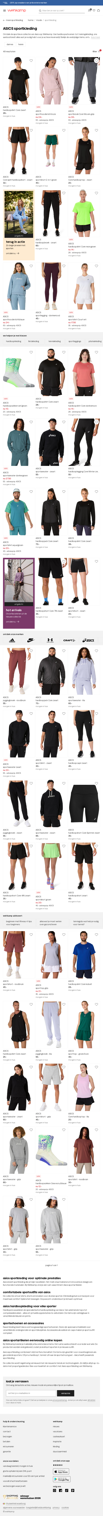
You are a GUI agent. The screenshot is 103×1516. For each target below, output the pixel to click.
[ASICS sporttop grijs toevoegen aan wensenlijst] (63, 934)
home (31, 20)
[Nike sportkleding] (31, 640)
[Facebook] (60, 1490)
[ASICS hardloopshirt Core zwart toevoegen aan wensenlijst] (31, 60)
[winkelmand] (98, 10)
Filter (96, 51)
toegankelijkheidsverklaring (38, 1507)
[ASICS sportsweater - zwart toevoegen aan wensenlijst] (63, 421)
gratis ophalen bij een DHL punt (17, 1471)
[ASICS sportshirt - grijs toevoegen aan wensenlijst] (31, 1199)
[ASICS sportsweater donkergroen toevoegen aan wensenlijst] (31, 421)
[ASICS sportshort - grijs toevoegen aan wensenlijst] (63, 1067)
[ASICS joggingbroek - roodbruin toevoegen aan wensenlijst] (31, 650)
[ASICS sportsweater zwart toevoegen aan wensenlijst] (31, 713)
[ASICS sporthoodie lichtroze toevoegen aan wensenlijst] (63, 60)
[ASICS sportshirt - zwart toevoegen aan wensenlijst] (63, 713)
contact (7, 1431)
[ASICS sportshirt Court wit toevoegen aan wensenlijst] (96, 265)
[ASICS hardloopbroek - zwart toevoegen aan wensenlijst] (63, 192)
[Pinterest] (72, 1490)
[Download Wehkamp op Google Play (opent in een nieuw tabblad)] (61, 1481)
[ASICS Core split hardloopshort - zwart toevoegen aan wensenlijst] (31, 130)
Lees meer (95, 37)
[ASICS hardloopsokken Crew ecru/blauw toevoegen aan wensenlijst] (63, 1129)
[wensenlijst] (94, 10)
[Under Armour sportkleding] (50, 640)
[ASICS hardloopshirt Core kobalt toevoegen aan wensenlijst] (96, 934)
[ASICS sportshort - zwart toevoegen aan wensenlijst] (96, 561)
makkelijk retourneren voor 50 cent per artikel (23, 1476)
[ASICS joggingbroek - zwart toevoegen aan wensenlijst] (31, 783)
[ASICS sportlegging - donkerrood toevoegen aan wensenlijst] (63, 265)
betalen (6, 1441)
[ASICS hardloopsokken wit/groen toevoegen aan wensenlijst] (31, 352)
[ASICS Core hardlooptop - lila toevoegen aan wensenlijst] (96, 1067)
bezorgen (7, 1436)
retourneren (8, 1446)
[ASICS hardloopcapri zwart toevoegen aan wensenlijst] (96, 713)
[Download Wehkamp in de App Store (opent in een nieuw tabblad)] (61, 1473)
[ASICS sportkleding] (88, 640)
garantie (7, 1451)
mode (39, 20)
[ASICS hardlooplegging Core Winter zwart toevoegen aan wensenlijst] (96, 421)
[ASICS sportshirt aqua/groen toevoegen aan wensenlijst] (31, 491)
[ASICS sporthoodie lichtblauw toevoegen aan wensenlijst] (31, 265)
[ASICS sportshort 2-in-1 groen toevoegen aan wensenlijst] (63, 130)
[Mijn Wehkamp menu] (90, 10)
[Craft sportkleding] (69, 640)
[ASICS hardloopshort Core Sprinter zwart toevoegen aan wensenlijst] (96, 783)
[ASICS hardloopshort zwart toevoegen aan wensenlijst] (96, 845)
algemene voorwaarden (14, 1507)
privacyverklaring (60, 1400)
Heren (20, 44)
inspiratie (57, 1441)
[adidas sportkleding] (12, 640)
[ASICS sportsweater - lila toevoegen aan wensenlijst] (96, 650)
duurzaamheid (60, 1451)
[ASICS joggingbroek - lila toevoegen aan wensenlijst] (63, 1004)
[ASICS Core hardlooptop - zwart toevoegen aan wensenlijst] (96, 130)
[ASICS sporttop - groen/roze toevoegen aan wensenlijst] (96, 1004)
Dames (10, 44)
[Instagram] (54, 1490)
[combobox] (62, 10)
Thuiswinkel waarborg (15, 1503)
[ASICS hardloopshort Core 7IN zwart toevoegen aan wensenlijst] (63, 561)
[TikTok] (66, 1490)
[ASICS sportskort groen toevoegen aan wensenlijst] (63, 845)
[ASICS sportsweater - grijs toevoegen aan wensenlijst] (31, 1129)
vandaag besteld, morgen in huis (18, 1466)
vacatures (57, 1431)
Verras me (65, 1393)
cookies (65, 1507)
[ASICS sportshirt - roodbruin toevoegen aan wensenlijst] (96, 1129)
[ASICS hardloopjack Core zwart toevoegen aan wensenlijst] (63, 491)
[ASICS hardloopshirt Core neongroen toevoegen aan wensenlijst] (96, 192)
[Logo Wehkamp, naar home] (16, 10)
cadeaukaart (59, 1436)
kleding (56, 1446)
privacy (56, 1507)
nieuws (56, 1426)
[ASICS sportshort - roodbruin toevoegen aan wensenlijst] (31, 934)
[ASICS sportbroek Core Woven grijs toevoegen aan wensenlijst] (96, 60)
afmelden (91, 1400)
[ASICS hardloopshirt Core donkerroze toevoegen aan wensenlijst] (96, 352)
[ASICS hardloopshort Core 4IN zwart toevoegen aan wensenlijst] (31, 845)
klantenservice (9, 1426)
